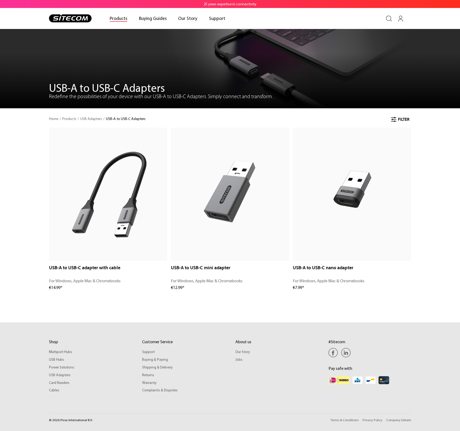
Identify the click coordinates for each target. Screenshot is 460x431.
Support (148, 351)
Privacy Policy (372, 420)
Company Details (398, 420)
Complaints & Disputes (160, 390)
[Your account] (400, 19)
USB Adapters (60, 374)
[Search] (389, 19)
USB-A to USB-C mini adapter (200, 268)
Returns (148, 374)
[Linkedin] (346, 352)
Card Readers (59, 382)
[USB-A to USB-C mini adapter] (230, 194)
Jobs (239, 359)
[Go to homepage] (70, 18)
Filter (403, 119)
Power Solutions (61, 367)
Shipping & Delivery (157, 367)
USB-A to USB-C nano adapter (323, 268)
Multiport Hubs (60, 351)
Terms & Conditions (344, 420)
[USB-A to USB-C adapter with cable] (108, 194)
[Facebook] (334, 352)
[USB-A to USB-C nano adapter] (352, 194)
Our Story (242, 351)
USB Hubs (56, 359)
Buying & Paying (155, 359)
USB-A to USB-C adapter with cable (84, 268)
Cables (54, 390)
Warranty (149, 382)
